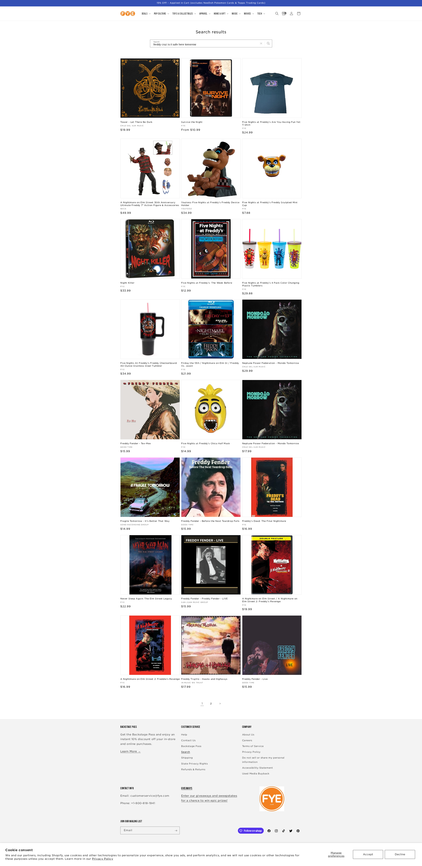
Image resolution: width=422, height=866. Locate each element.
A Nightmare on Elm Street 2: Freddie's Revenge (150, 679)
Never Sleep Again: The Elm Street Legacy (146, 598)
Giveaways (186, 788)
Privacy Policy (102, 858)
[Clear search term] (261, 43)
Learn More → (130, 751)
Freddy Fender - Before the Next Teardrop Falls (210, 521)
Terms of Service (253, 746)
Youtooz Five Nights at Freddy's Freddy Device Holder (210, 203)
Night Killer (127, 282)
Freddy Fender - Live (255, 679)
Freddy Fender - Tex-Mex (135, 443)
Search (185, 752)
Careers (247, 740)
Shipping (187, 757)
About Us (248, 734)
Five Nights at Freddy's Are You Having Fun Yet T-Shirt (271, 123)
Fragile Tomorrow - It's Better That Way (144, 521)
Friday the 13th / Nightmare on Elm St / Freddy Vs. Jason (210, 364)
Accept (368, 854)
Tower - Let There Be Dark (136, 122)
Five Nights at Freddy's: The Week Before (206, 282)
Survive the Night (191, 122)
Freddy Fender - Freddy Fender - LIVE (204, 598)
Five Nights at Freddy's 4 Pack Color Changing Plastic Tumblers (270, 284)
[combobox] (211, 43)
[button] (146, 13)
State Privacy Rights (194, 763)
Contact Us (188, 740)
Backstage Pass (191, 746)
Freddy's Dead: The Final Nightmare (264, 521)
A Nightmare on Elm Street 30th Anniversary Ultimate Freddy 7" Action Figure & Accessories (149, 203)
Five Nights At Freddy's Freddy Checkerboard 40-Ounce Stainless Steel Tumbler (148, 364)
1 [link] (202, 703)
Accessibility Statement (257, 767)
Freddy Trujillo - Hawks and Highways (204, 679)
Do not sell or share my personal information (263, 759)
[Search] (268, 43)
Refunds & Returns (193, 769)
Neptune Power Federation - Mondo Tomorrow (270, 363)
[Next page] (220, 703)
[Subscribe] (176, 830)
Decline (400, 854)
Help (184, 734)
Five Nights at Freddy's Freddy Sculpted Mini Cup (270, 203)
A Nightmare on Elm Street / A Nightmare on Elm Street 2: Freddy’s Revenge (269, 600)
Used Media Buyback (255, 773)
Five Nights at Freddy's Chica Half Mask (205, 443)
